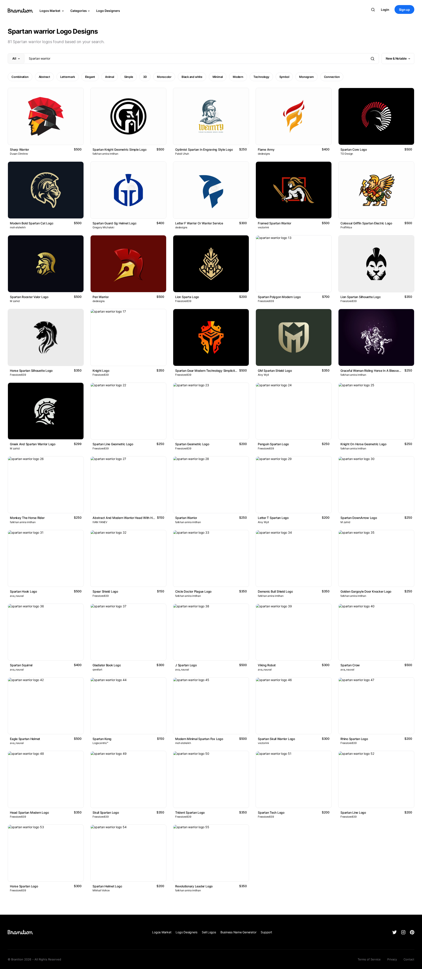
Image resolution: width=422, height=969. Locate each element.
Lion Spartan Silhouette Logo (360, 297)
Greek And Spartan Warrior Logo (32, 444)
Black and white (192, 77)
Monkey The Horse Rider (27, 518)
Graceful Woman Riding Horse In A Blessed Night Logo (378, 370)
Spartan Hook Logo (23, 591)
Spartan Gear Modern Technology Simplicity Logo (209, 370)
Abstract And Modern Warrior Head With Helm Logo (129, 518)
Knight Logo (101, 370)
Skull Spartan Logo (106, 812)
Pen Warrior (101, 297)
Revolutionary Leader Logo (194, 886)
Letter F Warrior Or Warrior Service (199, 223)
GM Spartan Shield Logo (275, 370)
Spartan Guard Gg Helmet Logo (114, 223)
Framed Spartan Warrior (274, 223)
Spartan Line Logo (353, 812)
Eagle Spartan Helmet (25, 739)
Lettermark (67, 77)
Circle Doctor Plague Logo (193, 591)
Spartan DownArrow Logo (358, 518)
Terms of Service (369, 959)
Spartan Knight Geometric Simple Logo (119, 149)
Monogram (306, 77)
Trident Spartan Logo (190, 812)
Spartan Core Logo (353, 149)
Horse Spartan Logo (24, 886)
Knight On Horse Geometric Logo (363, 444)
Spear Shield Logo (105, 591)
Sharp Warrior (19, 149)
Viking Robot (267, 665)
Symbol (284, 77)
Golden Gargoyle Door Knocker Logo (365, 591)
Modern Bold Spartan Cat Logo (31, 223)
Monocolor (164, 77)
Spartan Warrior (186, 518)
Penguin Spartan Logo (273, 444)
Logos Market (50, 11)
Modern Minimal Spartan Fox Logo (199, 739)
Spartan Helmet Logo (107, 886)
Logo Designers (108, 11)
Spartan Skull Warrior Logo (276, 739)
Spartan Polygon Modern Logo (279, 297)
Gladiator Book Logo (107, 665)
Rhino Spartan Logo (354, 739)
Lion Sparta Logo (187, 297)
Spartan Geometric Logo (192, 444)
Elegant (90, 77)
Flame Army (266, 149)
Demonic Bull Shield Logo (275, 591)
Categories (78, 11)
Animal (109, 77)
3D (145, 77)
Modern (238, 77)
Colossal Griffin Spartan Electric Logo (366, 223)
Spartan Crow (350, 665)
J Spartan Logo (186, 665)
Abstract (44, 77)
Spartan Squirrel (21, 665)
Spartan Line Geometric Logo (113, 444)
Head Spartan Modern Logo (29, 812)
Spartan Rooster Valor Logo (29, 297)
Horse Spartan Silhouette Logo (31, 370)
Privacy (392, 959)
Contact (409, 959)
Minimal (218, 77)
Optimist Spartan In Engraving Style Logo (204, 149)
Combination (20, 77)
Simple (128, 77)
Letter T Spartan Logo (273, 518)
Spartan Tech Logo (271, 812)
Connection (332, 77)
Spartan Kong (102, 739)
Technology (261, 77)
